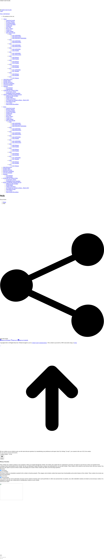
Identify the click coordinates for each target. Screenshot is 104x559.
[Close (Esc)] (0, 557)
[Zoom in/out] (5, 557)
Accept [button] (10, 454)
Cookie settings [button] (4, 454)
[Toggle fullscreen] (3, 557)
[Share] (2, 557)
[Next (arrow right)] (2, 558)
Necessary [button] (2, 468)
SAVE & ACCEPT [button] (4, 481)
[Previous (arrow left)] (0, 558)
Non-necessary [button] (3, 476)
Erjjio (75, 342)
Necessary (4, 470)
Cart (1, 11)
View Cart (2, 13)
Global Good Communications (39, 342)
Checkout (7, 13)
